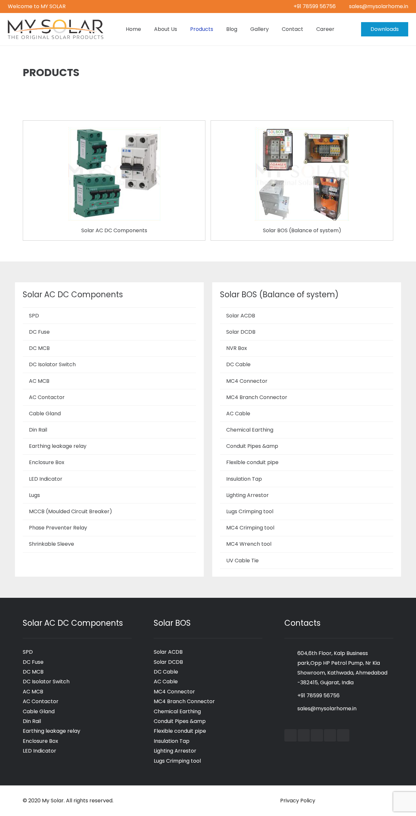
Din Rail (38, 430)
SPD (34, 315)
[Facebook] (290, 735)
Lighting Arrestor (247, 495)
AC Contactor (47, 397)
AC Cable (238, 413)
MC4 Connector (246, 381)
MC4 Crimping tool (250, 527)
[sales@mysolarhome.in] (290, 709)
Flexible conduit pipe (252, 462)
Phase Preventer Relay (58, 527)
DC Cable (238, 364)
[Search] (347, 29)
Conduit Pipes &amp (252, 446)
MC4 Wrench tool (248, 544)
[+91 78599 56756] (290, 696)
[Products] (114, 130)
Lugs (34, 495)
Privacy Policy (297, 800)
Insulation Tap (244, 479)
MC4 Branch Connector (256, 397)
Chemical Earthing (249, 430)
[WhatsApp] (343, 735)
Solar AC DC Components (114, 230)
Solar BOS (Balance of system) (302, 230)
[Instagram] (330, 735)
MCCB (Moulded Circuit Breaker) (70, 511)
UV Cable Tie (242, 560)
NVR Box (236, 348)
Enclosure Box (46, 462)
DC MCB (39, 348)
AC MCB (39, 381)
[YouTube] (304, 735)
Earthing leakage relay (57, 446)
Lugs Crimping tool (249, 511)
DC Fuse (39, 332)
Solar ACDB (240, 315)
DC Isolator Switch (52, 364)
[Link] (55, 29)
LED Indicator (45, 479)
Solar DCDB (240, 332)
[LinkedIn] (317, 735)
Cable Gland (45, 413)
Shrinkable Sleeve (51, 544)
